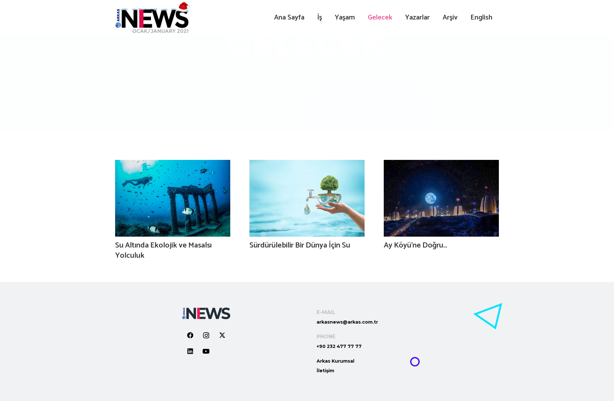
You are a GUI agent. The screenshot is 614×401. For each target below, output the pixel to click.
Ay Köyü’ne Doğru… (415, 245)
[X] (222, 335)
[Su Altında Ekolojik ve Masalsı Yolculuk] (172, 198)
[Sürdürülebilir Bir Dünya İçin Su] (307, 198)
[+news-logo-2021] (153, 18)
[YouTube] (206, 351)
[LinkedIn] (190, 351)
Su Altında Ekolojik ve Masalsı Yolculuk (163, 250)
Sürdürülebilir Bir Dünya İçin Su (299, 245)
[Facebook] (190, 335)
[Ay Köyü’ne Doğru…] (441, 198)
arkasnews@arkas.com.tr (347, 322)
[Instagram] (206, 335)
